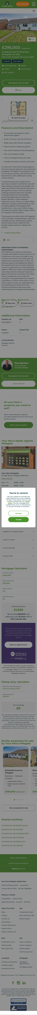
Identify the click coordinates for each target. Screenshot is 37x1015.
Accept (18, 520)
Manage (18, 513)
